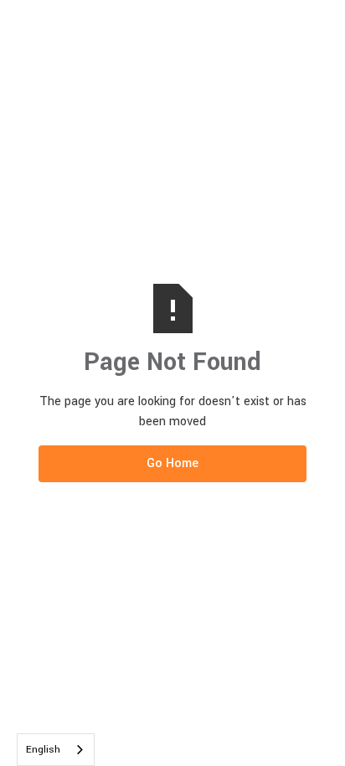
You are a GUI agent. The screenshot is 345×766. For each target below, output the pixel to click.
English (43, 750)
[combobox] (56, 749)
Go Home (172, 463)
